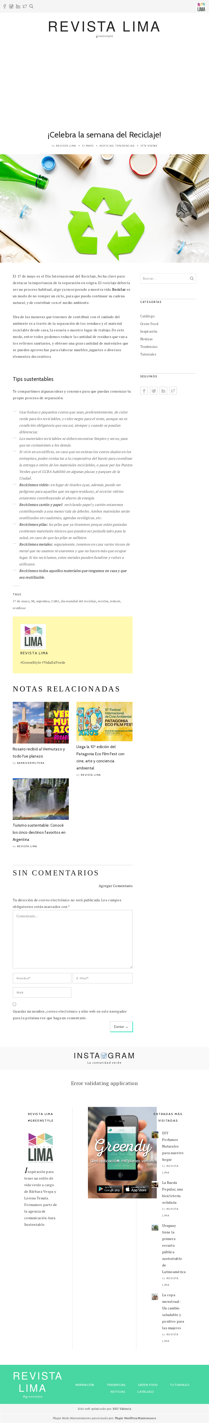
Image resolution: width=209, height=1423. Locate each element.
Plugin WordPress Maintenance (135, 1418)
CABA (55, 601)
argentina (43, 601)
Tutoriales (148, 354)
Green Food (149, 323)
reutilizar (19, 608)
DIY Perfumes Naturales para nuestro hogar (173, 1146)
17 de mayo (21, 601)
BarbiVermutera (31, 763)
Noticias (107, 145)
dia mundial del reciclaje (78, 601)
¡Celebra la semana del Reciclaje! (104, 135)
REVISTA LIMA (105, 26)
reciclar (103, 601)
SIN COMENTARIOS (56, 873)
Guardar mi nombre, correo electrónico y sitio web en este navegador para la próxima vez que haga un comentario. (70, 1014)
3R (32, 601)
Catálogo (147, 316)
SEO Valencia (122, 1409)
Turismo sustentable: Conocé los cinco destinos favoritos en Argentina (39, 832)
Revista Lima (66, 145)
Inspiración (148, 331)
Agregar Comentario (116, 885)
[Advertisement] (104, 83)
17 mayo (88, 145)
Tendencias (125, 145)
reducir (115, 601)
